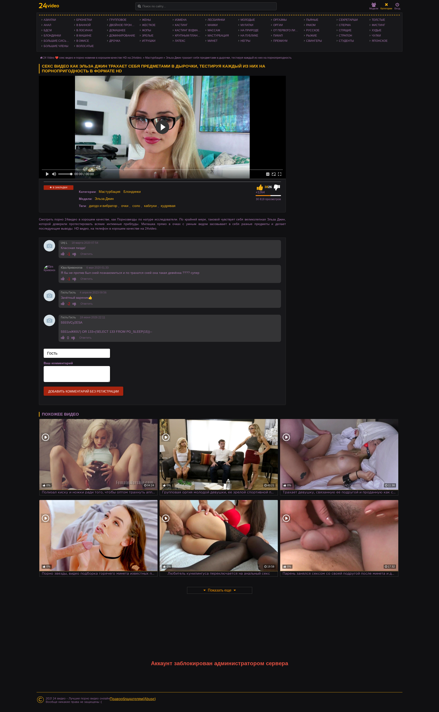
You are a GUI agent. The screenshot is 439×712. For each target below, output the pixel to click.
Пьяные (312, 19)
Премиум (280, 40)
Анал (47, 25)
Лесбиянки (216, 19)
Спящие (345, 30)
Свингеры (314, 40)
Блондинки (52, 35)
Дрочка (114, 40)
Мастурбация (218, 35)
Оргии (278, 25)
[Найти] (139, 6)
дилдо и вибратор (103, 206)
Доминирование (122, 35)
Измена (181, 19)
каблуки (150, 206)
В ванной (83, 25)
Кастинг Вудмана (188, 30)
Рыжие (311, 35)
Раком (311, 25)
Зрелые (147, 35)
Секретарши (348, 19)
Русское (312, 30)
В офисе (82, 40)
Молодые (248, 19)
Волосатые (85, 46)
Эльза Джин (104, 199)
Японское (380, 40)
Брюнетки (84, 19)
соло (136, 206)
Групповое (117, 19)
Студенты (346, 40)
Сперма (345, 25)
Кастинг (181, 25)
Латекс (180, 40)
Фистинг (378, 25)
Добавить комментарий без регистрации (83, 391)
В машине (83, 35)
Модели (373, 8)
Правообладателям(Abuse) (133, 699)
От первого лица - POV (287, 30)
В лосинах (84, 30)
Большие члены (56, 46)
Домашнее (117, 30)
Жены (146, 19)
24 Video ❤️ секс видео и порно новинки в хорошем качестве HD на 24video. (92, 57)
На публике (249, 35)
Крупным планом (188, 35)
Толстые (378, 19)
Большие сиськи (57, 40)
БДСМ (48, 30)
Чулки (376, 35)
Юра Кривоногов (71, 267)
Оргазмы (280, 19)
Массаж (214, 30)
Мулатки (247, 25)
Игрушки (148, 40)
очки (124, 206)
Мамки (213, 25)
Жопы (146, 30)
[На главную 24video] (49, 5)
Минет (212, 40)
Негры (245, 40)
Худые (376, 30)
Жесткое (148, 25)
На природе (250, 30)
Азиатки (50, 19)
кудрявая (168, 206)
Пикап (278, 35)
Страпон (345, 35)
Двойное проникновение (123, 25)
